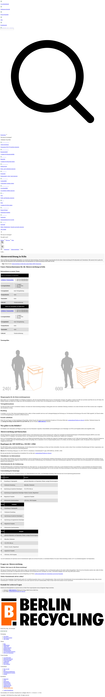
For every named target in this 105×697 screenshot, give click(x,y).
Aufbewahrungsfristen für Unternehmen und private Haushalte (49, 573)
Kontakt (5, 674)
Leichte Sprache (7, 684)
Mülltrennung (6, 645)
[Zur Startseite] (1, 249)
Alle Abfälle (6, 639)
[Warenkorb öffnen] (1, 244)
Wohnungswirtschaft (8, 659)
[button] (52, 186)
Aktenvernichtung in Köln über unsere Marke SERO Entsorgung (26, 263)
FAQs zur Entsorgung (8, 652)
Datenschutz (6, 681)
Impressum (5, 679)
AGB (4, 680)
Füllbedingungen (7, 650)
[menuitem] (52, 137)
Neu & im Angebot (7, 637)
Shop (13, 240)
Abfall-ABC (6, 646)
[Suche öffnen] (2, 242)
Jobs (4, 670)
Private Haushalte (7, 660)
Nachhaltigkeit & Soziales (9, 672)
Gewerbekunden (7, 657)
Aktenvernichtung (15, 249)
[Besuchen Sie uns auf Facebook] (5, 631)
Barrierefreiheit (6, 682)
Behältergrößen (6, 649)
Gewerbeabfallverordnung (9, 651)
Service (2, 240)
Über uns (8, 240)
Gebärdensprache (7, 685)
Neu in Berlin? (6, 664)
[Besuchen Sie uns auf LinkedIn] (6, 631)
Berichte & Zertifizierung (9, 671)
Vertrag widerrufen (8, 688)
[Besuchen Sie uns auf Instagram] (3, 631)
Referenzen (6, 662)
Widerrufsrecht (6, 686)
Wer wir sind (6, 669)
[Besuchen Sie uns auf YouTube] (1, 631)
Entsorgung (3, 135)
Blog (4, 643)
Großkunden (6, 661)
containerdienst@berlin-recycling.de (76, 420)
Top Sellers (5, 636)
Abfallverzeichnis (7, 647)
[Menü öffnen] (2, 246)
